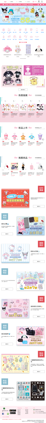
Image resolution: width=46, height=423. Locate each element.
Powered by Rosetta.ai (23, 58)
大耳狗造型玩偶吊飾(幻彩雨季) (31, 143)
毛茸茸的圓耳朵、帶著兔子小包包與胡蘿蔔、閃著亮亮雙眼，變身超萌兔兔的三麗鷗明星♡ (37, 365)
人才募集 (26, 412)
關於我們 (26, 409)
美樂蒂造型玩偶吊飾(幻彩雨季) (14, 143)
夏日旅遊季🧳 (5, 334)
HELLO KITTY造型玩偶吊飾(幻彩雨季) (5, 144)
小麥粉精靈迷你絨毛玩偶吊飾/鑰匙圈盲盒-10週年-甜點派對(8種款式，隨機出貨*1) (14, 114)
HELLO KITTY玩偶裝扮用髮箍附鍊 (5, 173)
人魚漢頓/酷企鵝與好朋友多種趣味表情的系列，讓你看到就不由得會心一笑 (8, 393)
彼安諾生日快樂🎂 (37, 306)
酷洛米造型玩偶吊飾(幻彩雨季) (40, 143)
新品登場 (41, 354)
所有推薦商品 (38, 157)
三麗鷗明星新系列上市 (37, 361)
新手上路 (19, 409)
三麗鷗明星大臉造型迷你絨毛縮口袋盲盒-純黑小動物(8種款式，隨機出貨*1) (39, 114)
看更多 (38, 206)
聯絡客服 (19, 412)
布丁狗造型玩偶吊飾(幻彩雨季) (23, 143)
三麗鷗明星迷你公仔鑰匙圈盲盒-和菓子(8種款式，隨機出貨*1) (6, 114)
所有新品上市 (38, 128)
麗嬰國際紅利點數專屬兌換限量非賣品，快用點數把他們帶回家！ (37, 198)
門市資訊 (26, 411)
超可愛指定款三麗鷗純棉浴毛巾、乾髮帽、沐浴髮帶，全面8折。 (8, 227)
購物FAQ (19, 411)
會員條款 (19, 413)
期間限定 (5, 216)
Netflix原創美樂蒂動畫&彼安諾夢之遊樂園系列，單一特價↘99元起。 (37, 309)
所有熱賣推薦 (38, 95)
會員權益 (19, 414)
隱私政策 (26, 413)
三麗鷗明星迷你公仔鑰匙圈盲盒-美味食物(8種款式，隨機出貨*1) (31, 114)
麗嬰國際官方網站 (38, 409)
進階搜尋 (36, 1)
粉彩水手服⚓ (35, 251)
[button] (43, 110)
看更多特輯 (22, 89)
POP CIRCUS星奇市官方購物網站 (40, 412)
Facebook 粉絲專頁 (6, 416)
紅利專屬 (41, 189)
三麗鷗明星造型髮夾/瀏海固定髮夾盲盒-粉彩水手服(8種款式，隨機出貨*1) (22, 114)
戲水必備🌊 (5, 224)
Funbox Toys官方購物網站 (39, 411)
